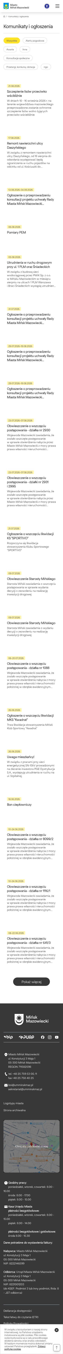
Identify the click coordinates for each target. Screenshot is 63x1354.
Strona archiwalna (15, 1110)
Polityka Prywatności (16, 1323)
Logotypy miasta (13, 1103)
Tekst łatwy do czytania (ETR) (21, 1317)
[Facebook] (43, 1037)
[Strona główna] (4, 16)
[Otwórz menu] (57, 6)
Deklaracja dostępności (18, 1310)
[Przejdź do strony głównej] (31, 1019)
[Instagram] (49, 1037)
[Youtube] (56, 1037)
